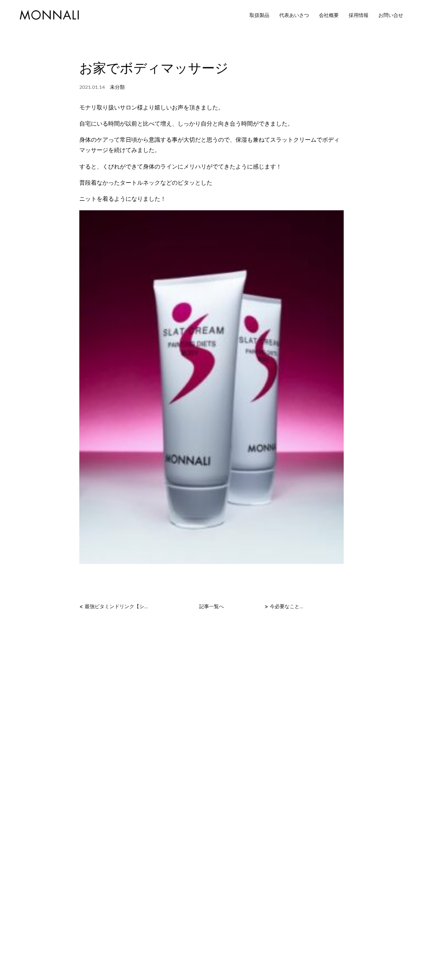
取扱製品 (259, 15)
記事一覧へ (211, 606)
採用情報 (358, 15)
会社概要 (329, 15)
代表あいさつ (294, 15)
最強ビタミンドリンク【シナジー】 (118, 606)
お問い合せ (390, 15)
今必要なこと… (286, 606)
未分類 (117, 87)
